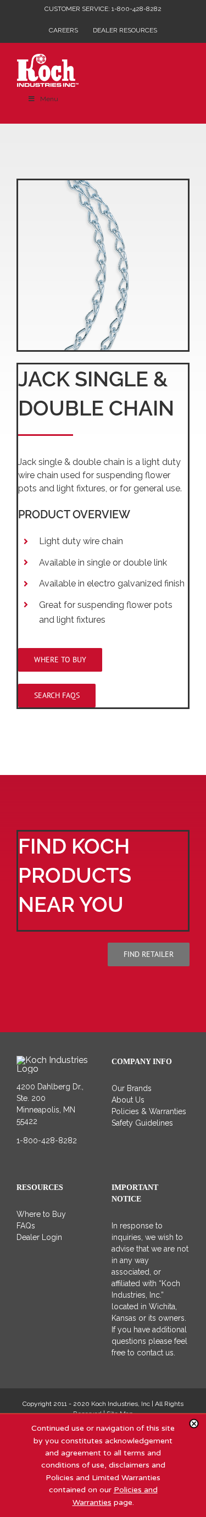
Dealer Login (39, 1237)
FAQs (25, 1225)
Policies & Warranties (149, 1111)
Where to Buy (41, 1214)
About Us (128, 1099)
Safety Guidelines (142, 1123)
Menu (49, 99)
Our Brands (132, 1088)
